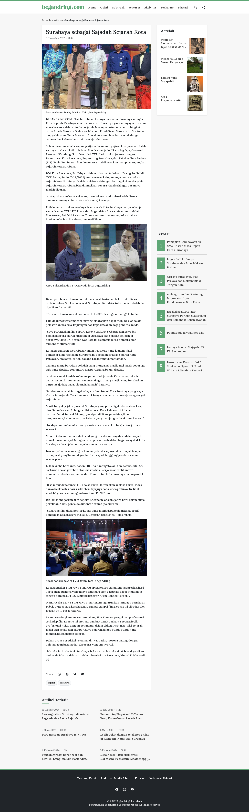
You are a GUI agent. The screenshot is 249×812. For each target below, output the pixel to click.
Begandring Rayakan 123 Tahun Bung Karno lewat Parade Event (122, 716)
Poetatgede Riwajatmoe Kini (185, 332)
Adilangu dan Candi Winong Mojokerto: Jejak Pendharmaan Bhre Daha (185, 298)
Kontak (139, 778)
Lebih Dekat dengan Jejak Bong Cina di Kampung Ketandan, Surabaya (124, 736)
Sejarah (51, 682)
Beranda (46, 20)
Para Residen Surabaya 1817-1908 (64, 734)
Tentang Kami (86, 778)
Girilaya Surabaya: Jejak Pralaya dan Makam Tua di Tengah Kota (184, 280)
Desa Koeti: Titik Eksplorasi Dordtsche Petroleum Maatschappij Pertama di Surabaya (124, 757)
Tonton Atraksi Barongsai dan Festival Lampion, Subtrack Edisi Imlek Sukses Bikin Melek (64, 757)
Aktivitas (58, 20)
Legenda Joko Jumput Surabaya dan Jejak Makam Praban (185, 263)
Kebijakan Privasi (160, 778)
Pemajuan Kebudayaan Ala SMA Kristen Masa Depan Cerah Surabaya (184, 246)
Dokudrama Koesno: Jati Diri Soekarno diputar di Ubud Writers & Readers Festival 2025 (185, 366)
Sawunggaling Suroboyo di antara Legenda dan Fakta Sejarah (65, 716)
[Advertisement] (182, 174)
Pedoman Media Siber (115, 778)
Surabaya (64, 682)
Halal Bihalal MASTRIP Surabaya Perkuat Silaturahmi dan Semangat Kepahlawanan (186, 315)
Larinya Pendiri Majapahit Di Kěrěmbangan (185, 349)
